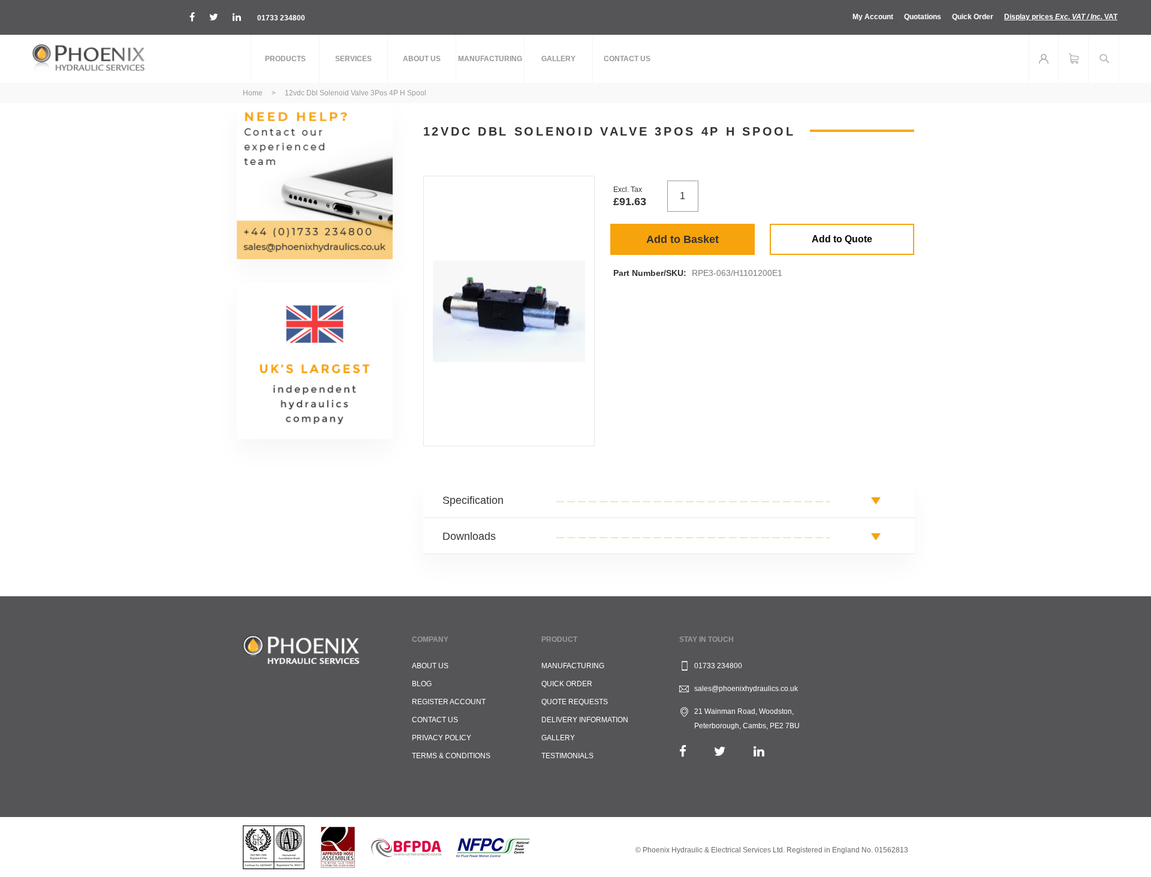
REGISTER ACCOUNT (449, 702)
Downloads (469, 536)
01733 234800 (281, 18)
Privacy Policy (441, 738)
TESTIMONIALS (567, 756)
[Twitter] (720, 751)
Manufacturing (572, 666)
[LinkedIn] (759, 751)
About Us (430, 666)
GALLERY (558, 738)
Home (253, 93)
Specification (473, 500)
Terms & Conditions (451, 756)
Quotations (922, 17)
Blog (422, 684)
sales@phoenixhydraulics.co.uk (746, 688)
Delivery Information (584, 720)
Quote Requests (574, 702)
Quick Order (972, 17)
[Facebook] (682, 751)
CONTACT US (435, 720)
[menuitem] (285, 59)
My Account (872, 17)
